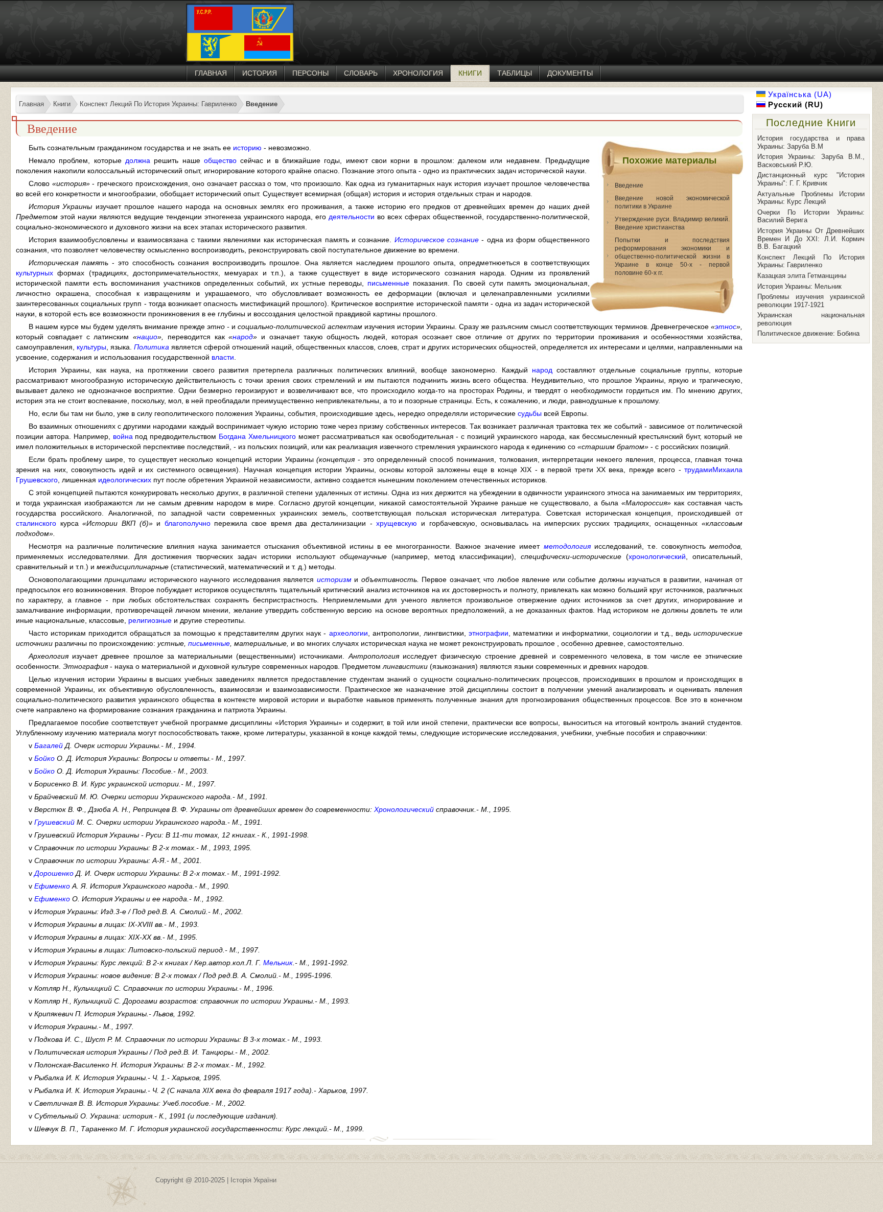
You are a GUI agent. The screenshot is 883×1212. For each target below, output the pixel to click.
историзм (334, 579)
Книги (470, 73)
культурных (34, 273)
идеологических (124, 480)
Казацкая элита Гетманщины (801, 275)
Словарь (361, 73)
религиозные (150, 620)
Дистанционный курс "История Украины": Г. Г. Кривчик (811, 179)
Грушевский (54, 822)
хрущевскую (396, 523)
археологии (348, 633)
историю (247, 148)
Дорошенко (54, 873)
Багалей (48, 745)
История (259, 73)
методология (567, 546)
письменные (388, 283)
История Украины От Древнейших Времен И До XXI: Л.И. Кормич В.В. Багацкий (811, 238)
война (123, 436)
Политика (151, 347)
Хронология (418, 73)
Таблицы (514, 73)
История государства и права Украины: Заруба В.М (811, 142)
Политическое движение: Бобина (808, 333)
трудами (698, 469)
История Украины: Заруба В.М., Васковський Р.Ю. (811, 161)
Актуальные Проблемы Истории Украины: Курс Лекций (811, 198)
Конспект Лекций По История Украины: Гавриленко (811, 261)
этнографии (488, 633)
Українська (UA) (798, 94)
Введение (629, 185)
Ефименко (52, 886)
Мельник (278, 963)
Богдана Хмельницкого (257, 436)
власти (223, 357)
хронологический (657, 556)
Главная (211, 73)
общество (220, 160)
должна (137, 160)
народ (243, 337)
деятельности (352, 217)
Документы (570, 73)
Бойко (44, 758)
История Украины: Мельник (799, 286)
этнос (725, 326)
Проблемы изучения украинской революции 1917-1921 (811, 301)
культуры (91, 347)
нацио (147, 337)
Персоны (310, 73)
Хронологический (404, 809)
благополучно (188, 523)
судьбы (530, 413)
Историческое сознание (436, 240)
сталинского (36, 523)
